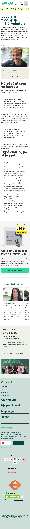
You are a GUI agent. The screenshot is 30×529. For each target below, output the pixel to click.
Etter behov (4, 392)
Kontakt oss (18, 443)
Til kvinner (4, 386)
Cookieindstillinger (6, 447)
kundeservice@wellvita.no (11, 338)
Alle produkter (5, 395)
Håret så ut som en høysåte (13, 73)
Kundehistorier (17, 284)
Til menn (4, 389)
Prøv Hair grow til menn (15, 270)
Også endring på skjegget (13, 76)
